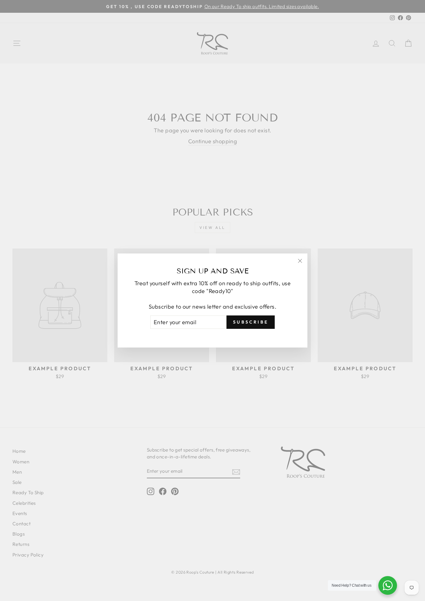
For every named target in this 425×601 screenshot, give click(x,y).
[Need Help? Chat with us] (387, 585)
